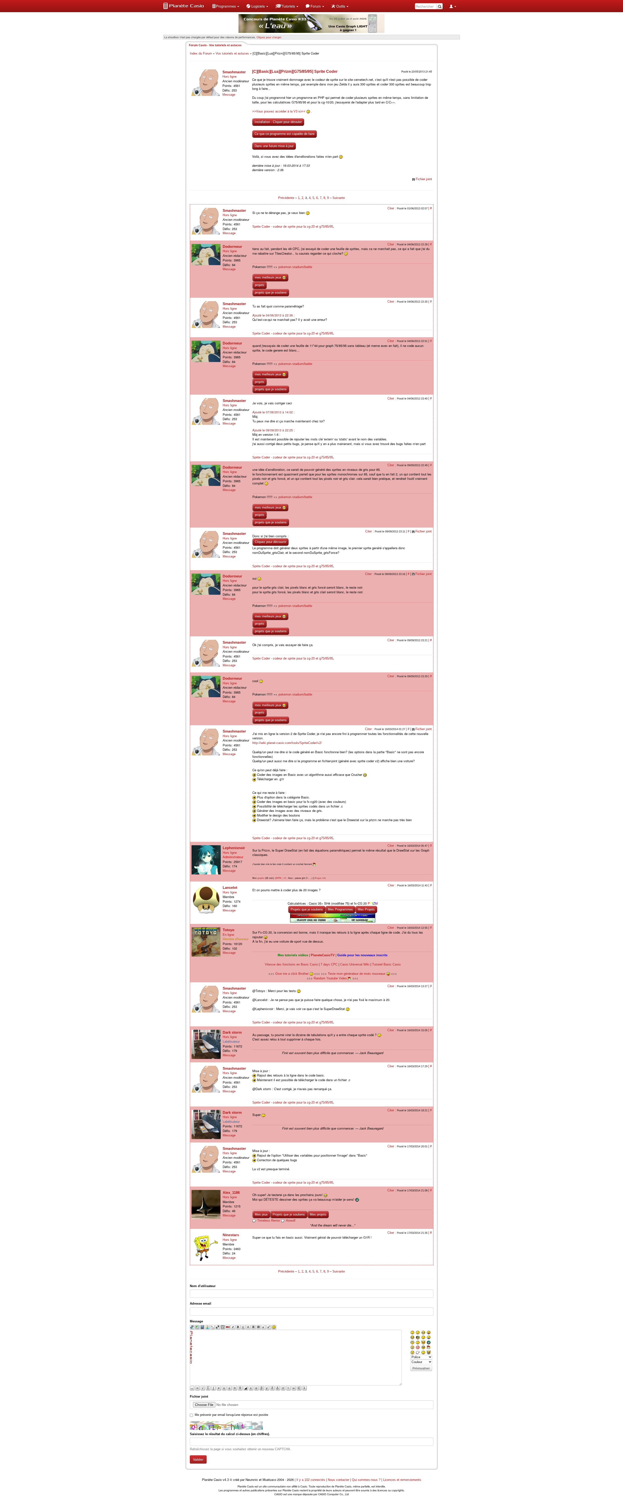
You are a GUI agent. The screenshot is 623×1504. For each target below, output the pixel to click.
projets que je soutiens (271, 292)
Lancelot (230, 887)
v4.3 (226, 1480)
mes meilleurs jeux (268, 277)
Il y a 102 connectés (311, 1480)
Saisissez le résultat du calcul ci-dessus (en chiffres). (230, 1434)
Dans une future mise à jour (274, 146)
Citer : (392, 208)
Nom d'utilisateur (203, 1286)
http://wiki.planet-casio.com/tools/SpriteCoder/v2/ (287, 743)
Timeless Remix (268, 1220)
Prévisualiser (421, 1368)
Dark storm (232, 1032)
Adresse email (200, 1303)
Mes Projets (366, 909)
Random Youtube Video (330, 978)
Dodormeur (232, 246)
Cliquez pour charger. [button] (269, 37)
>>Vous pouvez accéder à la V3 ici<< (278, 111)
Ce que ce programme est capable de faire (284, 134)
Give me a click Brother (292, 973)
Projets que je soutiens (307, 909)
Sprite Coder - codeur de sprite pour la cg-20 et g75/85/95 (292, 226)
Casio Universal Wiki (354, 964)
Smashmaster (234, 72)
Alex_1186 (231, 1192)
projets (259, 285)
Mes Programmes (340, 909)
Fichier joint (424, 179)
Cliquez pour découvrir (270, 542)
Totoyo (228, 930)
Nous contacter (338, 1480)
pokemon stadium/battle (295, 267)
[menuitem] (225, 6)
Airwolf (290, 1220)
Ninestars (231, 1235)
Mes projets (318, 1214)
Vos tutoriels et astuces (232, 53)
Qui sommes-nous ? (366, 1480)
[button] (225, 6)
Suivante (338, 198)
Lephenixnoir (234, 848)
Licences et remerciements (402, 1480)
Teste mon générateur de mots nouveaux (357, 973)
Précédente (286, 198)
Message (228, 94)
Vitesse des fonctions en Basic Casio (291, 964)
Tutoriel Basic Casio (386, 964)
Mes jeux (261, 1214)
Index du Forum (201, 53)
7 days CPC (329, 964)
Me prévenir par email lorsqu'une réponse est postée (231, 1415)
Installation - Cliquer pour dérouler (278, 122)
